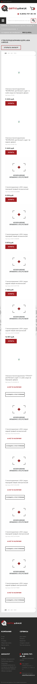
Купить (11, 103)
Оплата (22, 638)
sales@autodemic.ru (28, 675)
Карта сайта (5, 645)
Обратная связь (6, 643)
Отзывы (3, 640)
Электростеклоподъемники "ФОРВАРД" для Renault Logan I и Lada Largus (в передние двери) (17, 91)
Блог (2, 638)
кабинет (7, 1)
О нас (3, 636)
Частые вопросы (25, 645)
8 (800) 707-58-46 (28, 14)
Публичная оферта (7, 661)
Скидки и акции (24, 643)
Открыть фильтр (11, 47)
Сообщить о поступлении (15, 394)
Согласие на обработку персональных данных (8, 668)
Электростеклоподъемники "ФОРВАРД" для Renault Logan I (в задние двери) (17, 140)
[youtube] (4, 648)
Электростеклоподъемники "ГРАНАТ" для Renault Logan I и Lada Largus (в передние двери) (18, 378)
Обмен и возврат (6, 671)
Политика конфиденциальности (8, 664)
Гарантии (22, 640)
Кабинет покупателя (7, 659)
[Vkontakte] (2, 648)
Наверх (6, 681)
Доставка (23, 636)
